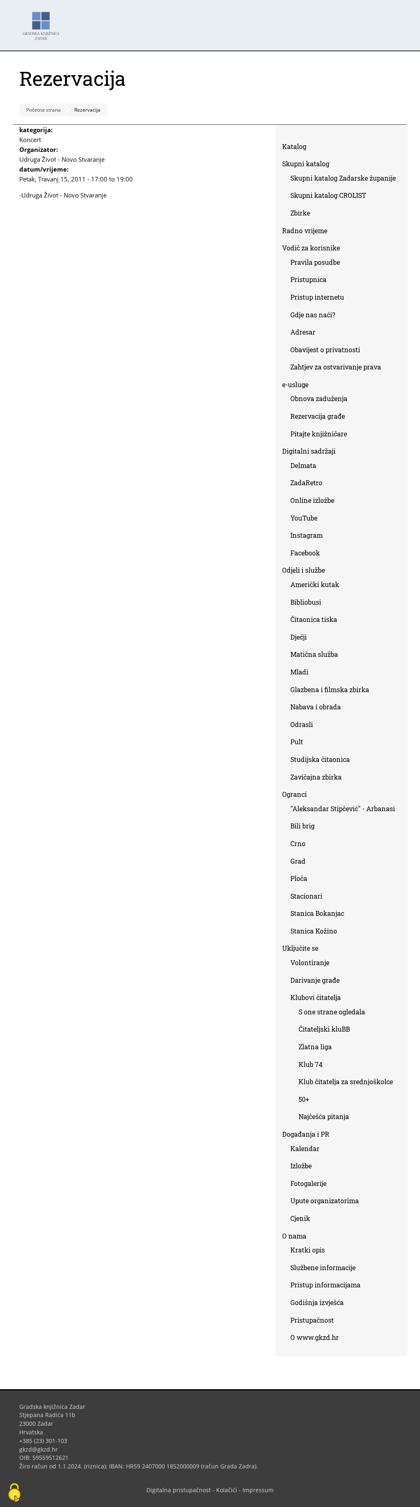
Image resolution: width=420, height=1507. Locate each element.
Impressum (258, 1490)
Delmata (306, 467)
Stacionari (306, 896)
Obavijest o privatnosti (325, 349)
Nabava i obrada (315, 706)
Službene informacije (323, 1267)
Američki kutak (314, 584)
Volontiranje (309, 962)
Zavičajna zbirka (316, 777)
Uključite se (300, 948)
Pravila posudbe (315, 262)
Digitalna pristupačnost (178, 1490)
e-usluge (295, 384)
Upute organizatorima (324, 1200)
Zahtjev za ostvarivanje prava (335, 366)
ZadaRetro (306, 482)
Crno (298, 843)
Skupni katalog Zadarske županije (343, 178)
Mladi (299, 671)
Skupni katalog (305, 163)
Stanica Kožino (313, 931)
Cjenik (300, 1218)
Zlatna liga (315, 1046)
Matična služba (314, 654)
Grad (298, 861)
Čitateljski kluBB (324, 1029)
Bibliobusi (305, 602)
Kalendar (305, 1148)
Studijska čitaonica (320, 759)
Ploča (298, 878)
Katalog (297, 148)
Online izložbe (312, 500)
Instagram (309, 537)
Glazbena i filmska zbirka (329, 689)
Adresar (302, 332)
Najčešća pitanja (324, 1116)
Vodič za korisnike (311, 247)
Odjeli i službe (303, 570)
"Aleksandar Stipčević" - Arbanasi (342, 808)
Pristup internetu (317, 297)
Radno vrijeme (304, 230)
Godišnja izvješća (317, 1302)
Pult (296, 741)
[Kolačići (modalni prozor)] (14, 1493)
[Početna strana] (43, 22)
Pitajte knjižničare (321, 435)
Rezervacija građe (317, 416)
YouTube (307, 519)
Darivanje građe (315, 980)
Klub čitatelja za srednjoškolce (346, 1081)
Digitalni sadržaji (309, 451)
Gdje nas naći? (312, 314)
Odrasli (301, 724)
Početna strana (43, 109)
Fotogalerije (308, 1183)
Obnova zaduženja (318, 398)
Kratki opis (307, 1250)
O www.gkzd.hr (314, 1337)
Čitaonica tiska (313, 619)
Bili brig (302, 825)
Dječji (298, 637)
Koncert (30, 139)
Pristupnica (308, 279)
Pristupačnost (312, 1320)
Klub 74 (310, 1064)
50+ (304, 1099)
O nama (294, 1236)
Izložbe (301, 1165)
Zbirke (303, 214)
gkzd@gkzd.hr (41, 1449)
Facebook (308, 554)
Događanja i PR (305, 1134)
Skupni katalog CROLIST (331, 197)
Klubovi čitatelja (315, 997)
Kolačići (226, 1490)
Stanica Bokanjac (317, 913)
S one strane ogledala (332, 1011)
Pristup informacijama (325, 1284)
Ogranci (294, 794)
